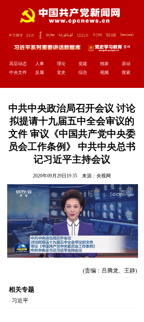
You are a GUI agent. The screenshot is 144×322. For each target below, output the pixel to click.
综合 (82, 72)
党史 (61, 72)
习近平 (20, 301)
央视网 (103, 176)
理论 (61, 63)
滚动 (126, 63)
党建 (82, 63)
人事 (39, 63)
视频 (104, 72)
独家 (104, 63)
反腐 (39, 72)
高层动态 (18, 63)
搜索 (126, 72)
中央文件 (18, 72)
